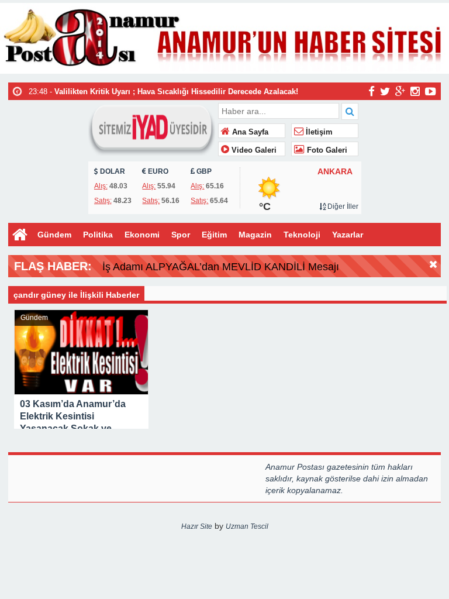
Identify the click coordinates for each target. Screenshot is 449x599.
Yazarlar (347, 234)
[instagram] (415, 90)
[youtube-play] (430, 90)
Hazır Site (196, 526)
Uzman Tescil (247, 526)
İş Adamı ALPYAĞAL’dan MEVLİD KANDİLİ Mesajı (220, 267)
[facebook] (371, 90)
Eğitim (214, 234)
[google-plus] (400, 90)
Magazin (255, 234)
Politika (98, 234)
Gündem (54, 234)
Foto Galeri (326, 150)
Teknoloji (302, 234)
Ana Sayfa (249, 132)
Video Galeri (253, 150)
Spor (180, 234)
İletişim (318, 132)
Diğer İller (342, 206)
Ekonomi (142, 234)
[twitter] (385, 90)
